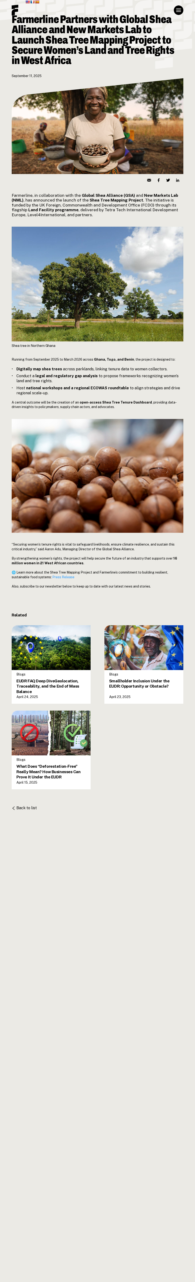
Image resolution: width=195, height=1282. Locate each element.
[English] (27, 2)
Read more (28, 673)
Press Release (63, 577)
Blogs (20, 627)
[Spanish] (37, 2)
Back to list (26, 808)
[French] (32, 2)
